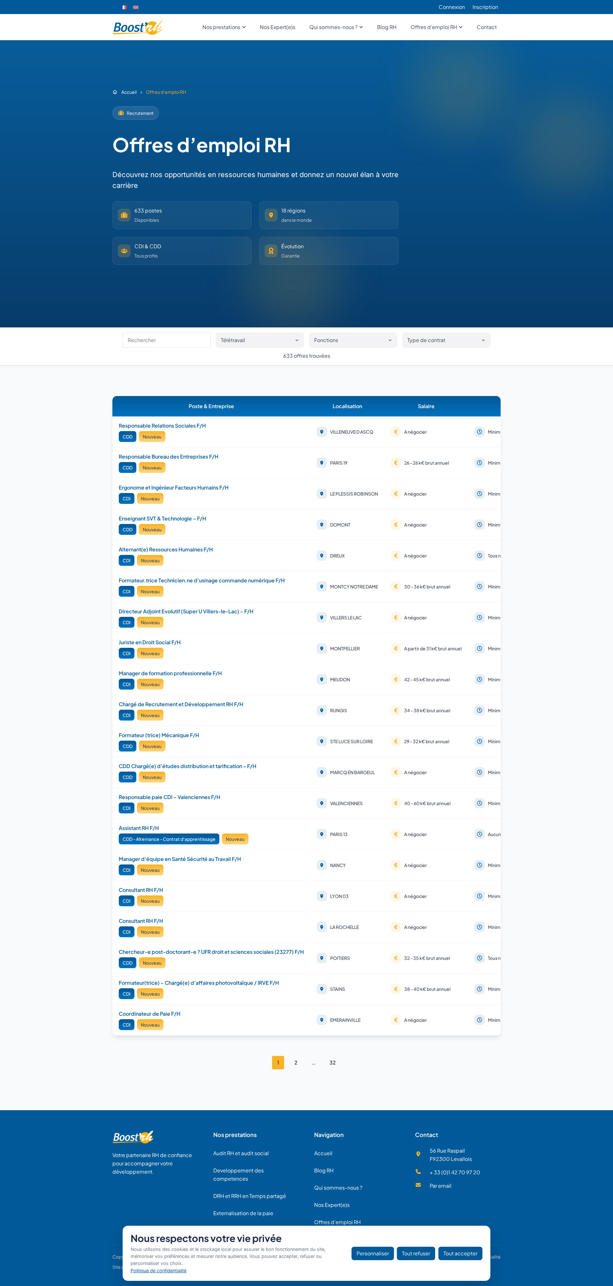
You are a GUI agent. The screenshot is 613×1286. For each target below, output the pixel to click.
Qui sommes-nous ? (338, 1187)
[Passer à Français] (123, 7)
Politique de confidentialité (158, 1270)
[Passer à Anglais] (136, 7)
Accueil (323, 1153)
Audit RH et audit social (241, 1153)
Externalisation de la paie (243, 1213)
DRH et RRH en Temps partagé (249, 1196)
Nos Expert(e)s (332, 1204)
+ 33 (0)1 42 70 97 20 (455, 1172)
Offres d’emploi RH (337, 1222)
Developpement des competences (238, 1174)
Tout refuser (416, 1253)
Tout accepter (460, 1253)
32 (332, 1062)
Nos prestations (235, 1134)
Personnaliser (373, 1253)
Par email (440, 1185)
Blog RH (324, 1170)
